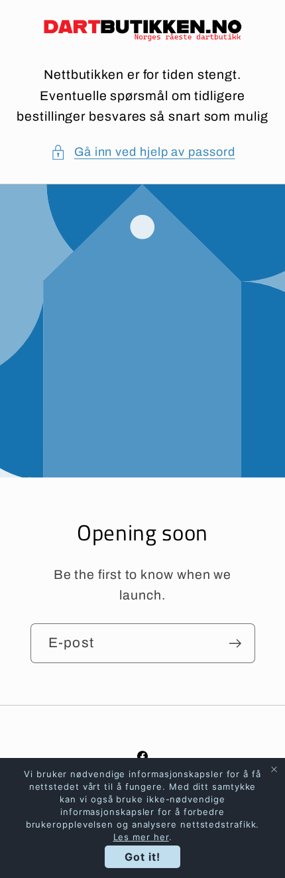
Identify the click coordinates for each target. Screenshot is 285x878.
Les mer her (141, 837)
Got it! (142, 856)
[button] (142, 152)
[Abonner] (235, 643)
